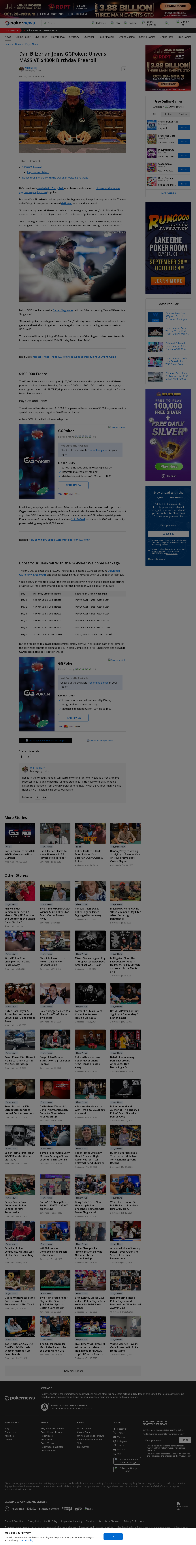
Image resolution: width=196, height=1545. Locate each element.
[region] (98, 1536)
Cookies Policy (27, 1540)
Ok (113, 1536)
